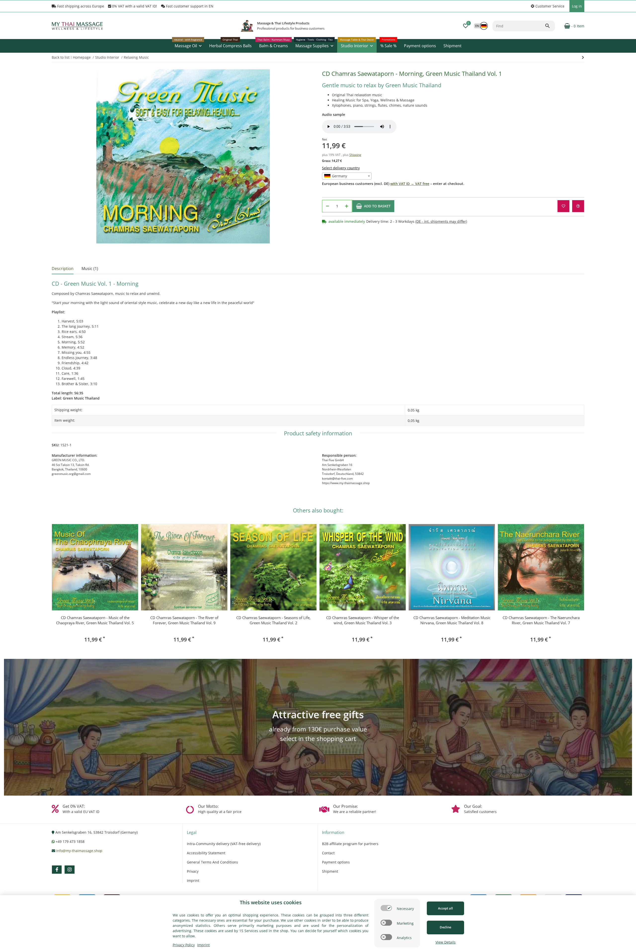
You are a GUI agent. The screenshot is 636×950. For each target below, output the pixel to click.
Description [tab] (63, 268)
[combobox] (347, 176)
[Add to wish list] (563, 206)
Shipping (355, 155)
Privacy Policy (184, 945)
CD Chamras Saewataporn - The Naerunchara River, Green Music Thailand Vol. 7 (541, 620)
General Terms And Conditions (212, 862)
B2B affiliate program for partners (350, 843)
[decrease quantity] (327, 206)
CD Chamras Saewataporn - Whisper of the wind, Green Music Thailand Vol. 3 (362, 620)
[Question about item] (578, 206)
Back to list (61, 57)
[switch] (386, 908)
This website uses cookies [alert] (271, 902)
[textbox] (346, 176)
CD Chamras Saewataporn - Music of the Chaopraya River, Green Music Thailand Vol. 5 (95, 620)
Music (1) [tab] (89, 268)
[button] (547, 6)
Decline (445, 927)
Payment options (336, 862)
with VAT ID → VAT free (409, 183)
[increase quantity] (346, 206)
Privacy (193, 871)
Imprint (193, 880)
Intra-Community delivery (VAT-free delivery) (224, 843)
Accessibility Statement (206, 853)
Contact (328, 853)
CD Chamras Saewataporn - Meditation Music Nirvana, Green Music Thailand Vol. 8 (451, 620)
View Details (446, 942)
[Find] (550, 26)
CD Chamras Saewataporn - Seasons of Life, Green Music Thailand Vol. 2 (273, 620)
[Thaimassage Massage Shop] (247, 26)
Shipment (330, 871)
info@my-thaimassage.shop (79, 850)
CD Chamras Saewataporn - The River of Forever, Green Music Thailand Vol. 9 (184, 620)
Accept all (445, 908)
